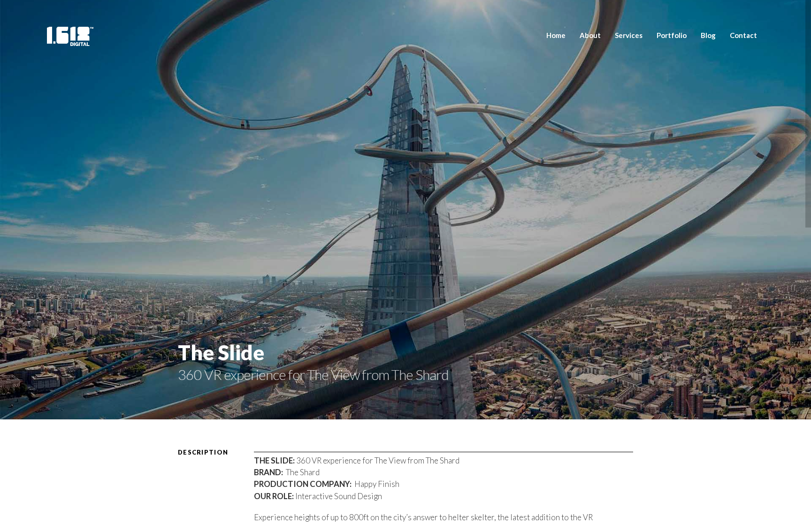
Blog (708, 35)
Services (629, 35)
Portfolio (672, 35)
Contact (743, 35)
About (590, 35)
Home (556, 35)
